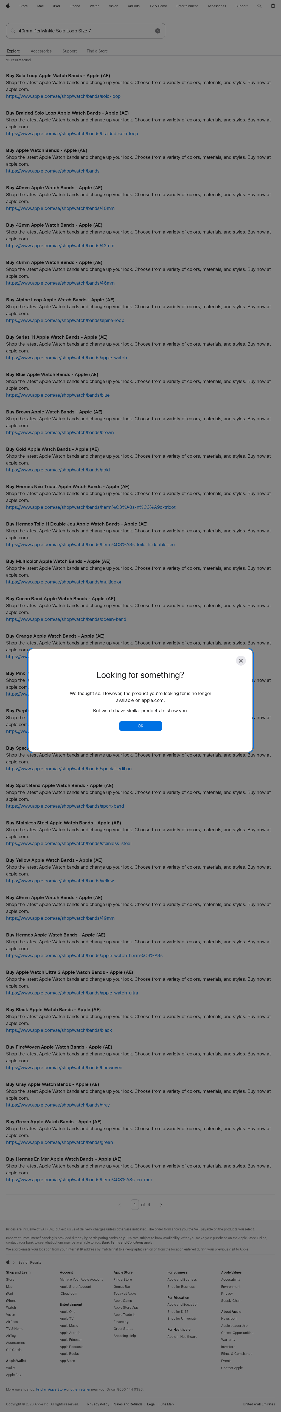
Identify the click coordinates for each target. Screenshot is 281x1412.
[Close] (241, 661)
